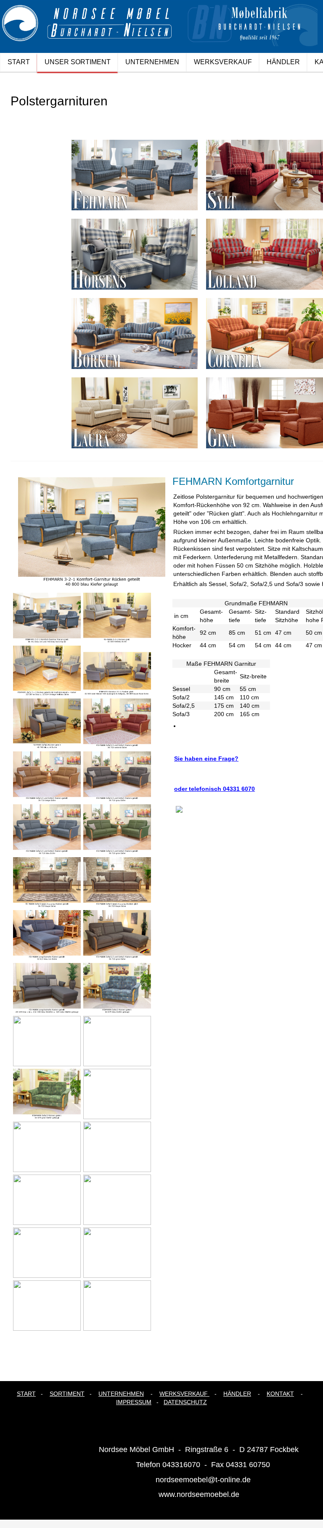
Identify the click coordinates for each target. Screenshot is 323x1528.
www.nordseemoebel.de (199, 1494)
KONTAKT (280, 1393)
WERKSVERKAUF (183, 1393)
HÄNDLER (237, 1393)
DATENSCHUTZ (185, 1402)
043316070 (181, 1464)
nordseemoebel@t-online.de (203, 1480)
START (26, 1393)
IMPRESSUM (133, 1402)
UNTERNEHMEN (121, 1393)
